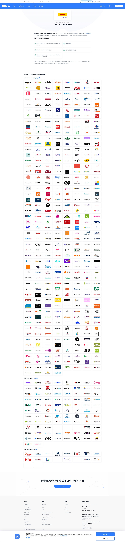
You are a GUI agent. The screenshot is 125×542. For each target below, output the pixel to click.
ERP (25, 519)
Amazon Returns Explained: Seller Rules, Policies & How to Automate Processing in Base (90, 516)
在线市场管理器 (27, 509)
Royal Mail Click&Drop (47, 524)
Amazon (44, 504)
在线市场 (37, 78)
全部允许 (105, 534)
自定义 (104, 538)
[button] (103, 5)
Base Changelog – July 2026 (89, 510)
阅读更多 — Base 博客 (87, 528)
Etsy (43, 509)
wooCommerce (45, 514)
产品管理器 (26, 512)
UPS (43, 527)
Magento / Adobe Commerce (48, 517)
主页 (57, 22)
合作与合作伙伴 (68, 512)
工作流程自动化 (27, 524)
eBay (43, 507)
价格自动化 (26, 514)
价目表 (34, 6)
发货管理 (26, 522)
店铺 (36, 378)
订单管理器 (88, 33)
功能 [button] (14, 6)
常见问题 (66, 509)
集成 (29, 6)
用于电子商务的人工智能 (29, 529)
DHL (43, 529)
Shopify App (44, 519)
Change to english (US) (86, 1)
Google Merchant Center (47, 512)
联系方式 (66, 504)
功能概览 (26, 504)
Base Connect (27, 527)
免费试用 (118, 6)
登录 (112, 6)
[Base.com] (6, 6)
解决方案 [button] (21, 6)
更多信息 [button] (41, 6)
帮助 (65, 507)
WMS (36, 449)
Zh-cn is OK (97, 1)
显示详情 (28, 537)
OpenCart (44, 522)
